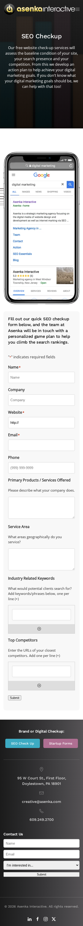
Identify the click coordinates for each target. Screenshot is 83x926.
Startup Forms (60, 743)
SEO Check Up (22, 743)
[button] (77, 9)
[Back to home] (39, 9)
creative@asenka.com (41, 801)
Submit (14, 698)
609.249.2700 (42, 819)
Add (39, 629)
